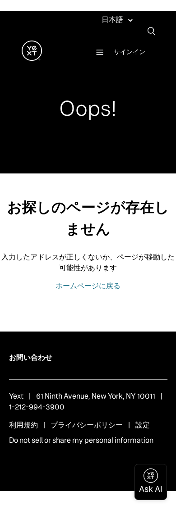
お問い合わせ (30, 357)
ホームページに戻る (88, 286)
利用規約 (23, 425)
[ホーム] (32, 58)
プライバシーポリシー (87, 425)
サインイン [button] (129, 52)
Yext (16, 396)
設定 (142, 425)
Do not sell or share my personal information (81, 440)
